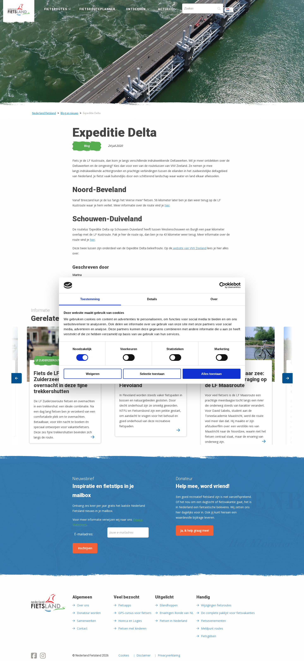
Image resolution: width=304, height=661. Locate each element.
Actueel (165, 9)
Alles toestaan (211, 374)
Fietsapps (124, 605)
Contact (82, 628)
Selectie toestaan (152, 374)
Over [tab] (214, 299)
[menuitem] (18, 9)
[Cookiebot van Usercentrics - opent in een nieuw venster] (222, 285)
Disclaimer (143, 655)
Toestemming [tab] (90, 299)
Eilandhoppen (169, 605)
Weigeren (92, 374)
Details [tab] (152, 299)
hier (167, 205)
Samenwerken (86, 621)
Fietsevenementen (213, 621)
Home (18, 9)
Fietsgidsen (208, 636)
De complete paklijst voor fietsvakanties (228, 613)
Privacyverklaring (169, 655)
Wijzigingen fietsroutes (216, 605)
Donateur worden (89, 613)
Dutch (229, 11)
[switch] (129, 359)
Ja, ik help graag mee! (194, 530)
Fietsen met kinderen (132, 628)
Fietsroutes (55, 9)
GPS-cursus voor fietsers (134, 613)
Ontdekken (136, 9)
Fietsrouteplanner (97, 9)
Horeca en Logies (130, 621)
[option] (152, 385)
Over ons (83, 605)
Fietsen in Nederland (173, 621)
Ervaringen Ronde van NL (177, 613)
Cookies (123, 655)
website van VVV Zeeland (189, 248)
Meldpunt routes (212, 628)
